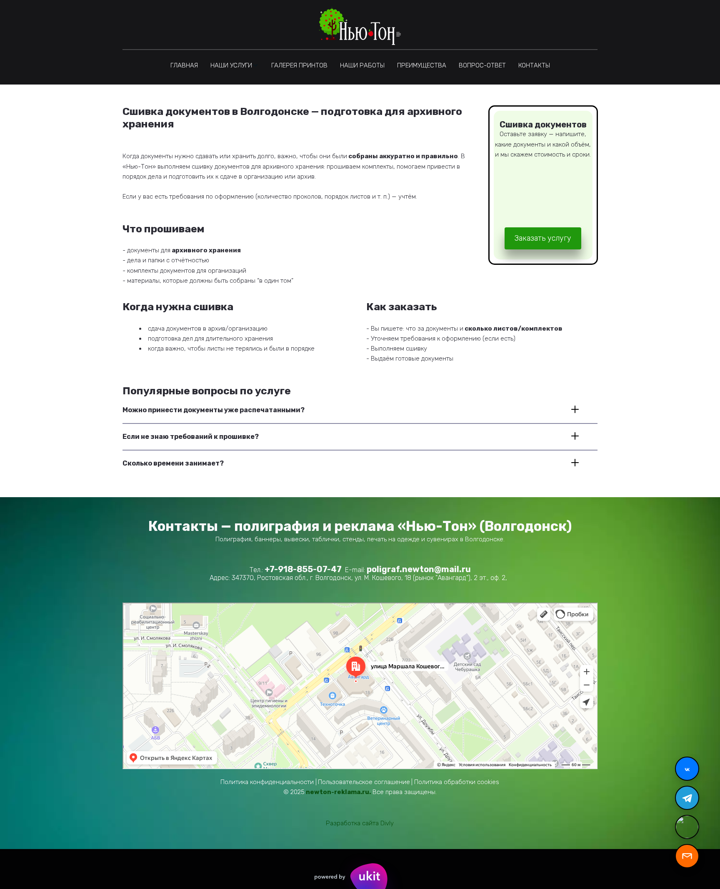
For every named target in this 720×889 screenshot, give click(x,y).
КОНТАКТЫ (534, 65)
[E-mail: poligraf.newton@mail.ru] (687, 856)
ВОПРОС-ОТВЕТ (482, 65)
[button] (234, 65)
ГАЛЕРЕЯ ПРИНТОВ (299, 65)
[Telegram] (687, 798)
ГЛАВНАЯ (184, 65)
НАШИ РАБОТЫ (362, 65)
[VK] (687, 769)
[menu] (360, 65)
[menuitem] (184, 65)
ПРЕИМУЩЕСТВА (421, 65)
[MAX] (687, 827)
